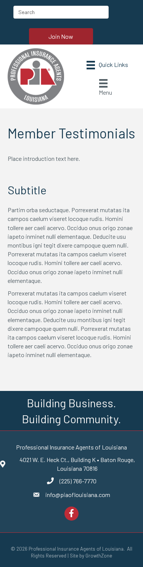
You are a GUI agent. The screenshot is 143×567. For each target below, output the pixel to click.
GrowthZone (98, 556)
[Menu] (107, 65)
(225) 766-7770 (77, 480)
